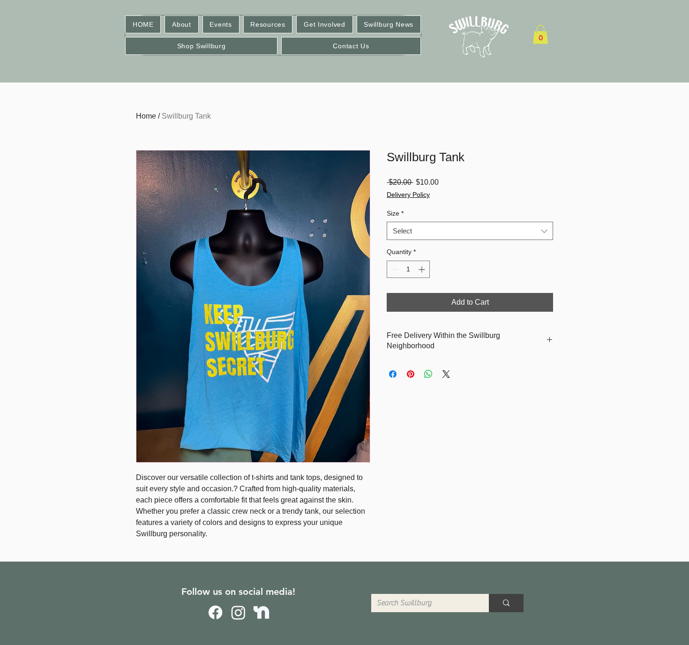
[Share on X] (446, 374)
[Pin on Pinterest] (410, 374)
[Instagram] (238, 612)
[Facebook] (215, 612)
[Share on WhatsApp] (428, 374)
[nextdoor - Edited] (261, 612)
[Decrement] (394, 269)
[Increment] (422, 269)
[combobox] (470, 231)
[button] (181, 24)
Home (146, 116)
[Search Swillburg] (506, 603)
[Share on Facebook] (392, 374)
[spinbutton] (408, 269)
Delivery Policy (408, 194)
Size (395, 213)
